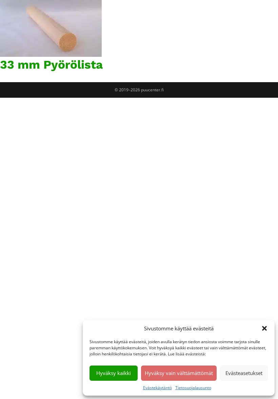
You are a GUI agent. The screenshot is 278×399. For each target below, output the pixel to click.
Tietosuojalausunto (193, 388)
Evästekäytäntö (157, 388)
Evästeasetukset (243, 373)
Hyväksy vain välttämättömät (179, 373)
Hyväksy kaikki (113, 373)
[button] (264, 328)
